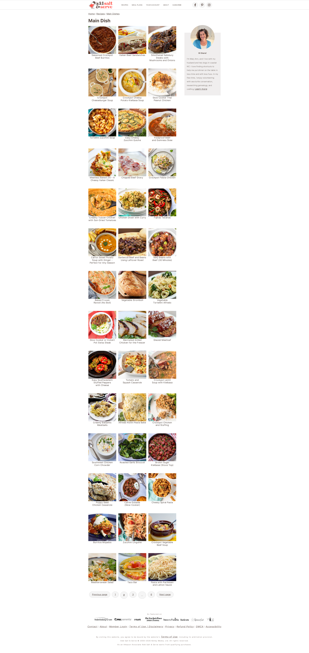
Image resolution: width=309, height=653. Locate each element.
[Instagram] (209, 5)
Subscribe (177, 5)
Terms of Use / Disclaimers (146, 626)
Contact (93, 626)
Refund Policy (185, 626)
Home (91, 14)
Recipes (124, 5)
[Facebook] (195, 5)
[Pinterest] (202, 5)
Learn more (201, 89)
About (166, 5)
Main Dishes (113, 14)
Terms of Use (169, 637)
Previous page (99, 594)
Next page (165, 594)
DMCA (200, 626)
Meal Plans (137, 5)
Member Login (118, 626)
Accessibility (213, 626)
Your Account (153, 5)
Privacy (169, 626)
